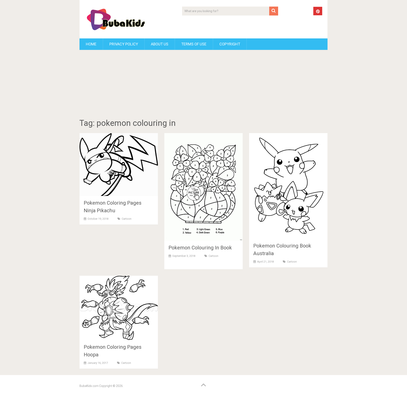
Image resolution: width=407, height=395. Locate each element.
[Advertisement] (203, 85)
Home (91, 44)
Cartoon (126, 218)
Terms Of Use (193, 44)
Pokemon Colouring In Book (200, 248)
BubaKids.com (89, 386)
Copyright (229, 44)
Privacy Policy (123, 44)
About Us (159, 44)
